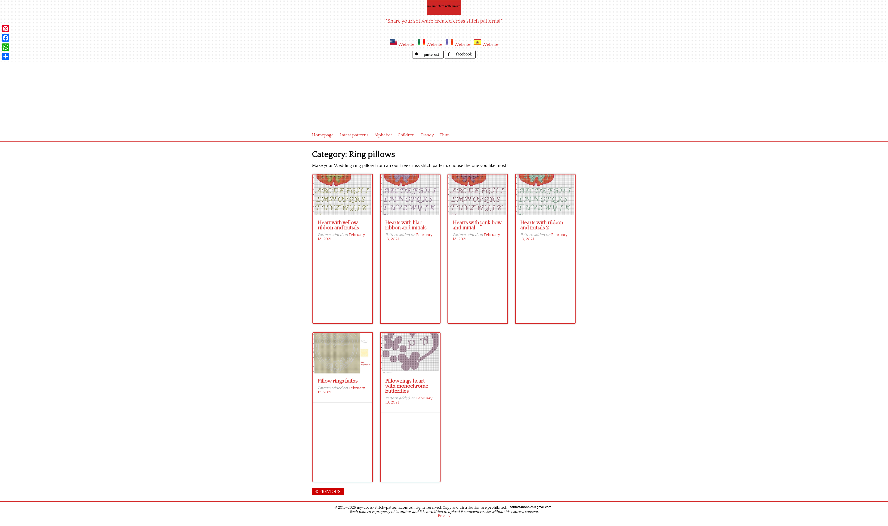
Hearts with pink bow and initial (477, 225)
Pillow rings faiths (338, 381)
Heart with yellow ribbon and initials (338, 225)
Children (406, 135)
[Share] (5, 56)
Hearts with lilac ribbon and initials (406, 225)
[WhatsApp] (5, 47)
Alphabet (383, 135)
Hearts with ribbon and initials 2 (541, 225)
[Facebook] (5, 38)
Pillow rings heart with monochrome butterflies (406, 386)
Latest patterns (353, 135)
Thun (445, 135)
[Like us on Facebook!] (460, 57)
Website (406, 44)
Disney (427, 135)
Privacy (444, 516)
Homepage (323, 135)
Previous (329, 491)
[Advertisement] (444, 94)
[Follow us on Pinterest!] (429, 57)
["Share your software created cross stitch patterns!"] (444, 7)
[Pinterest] (5, 28)
